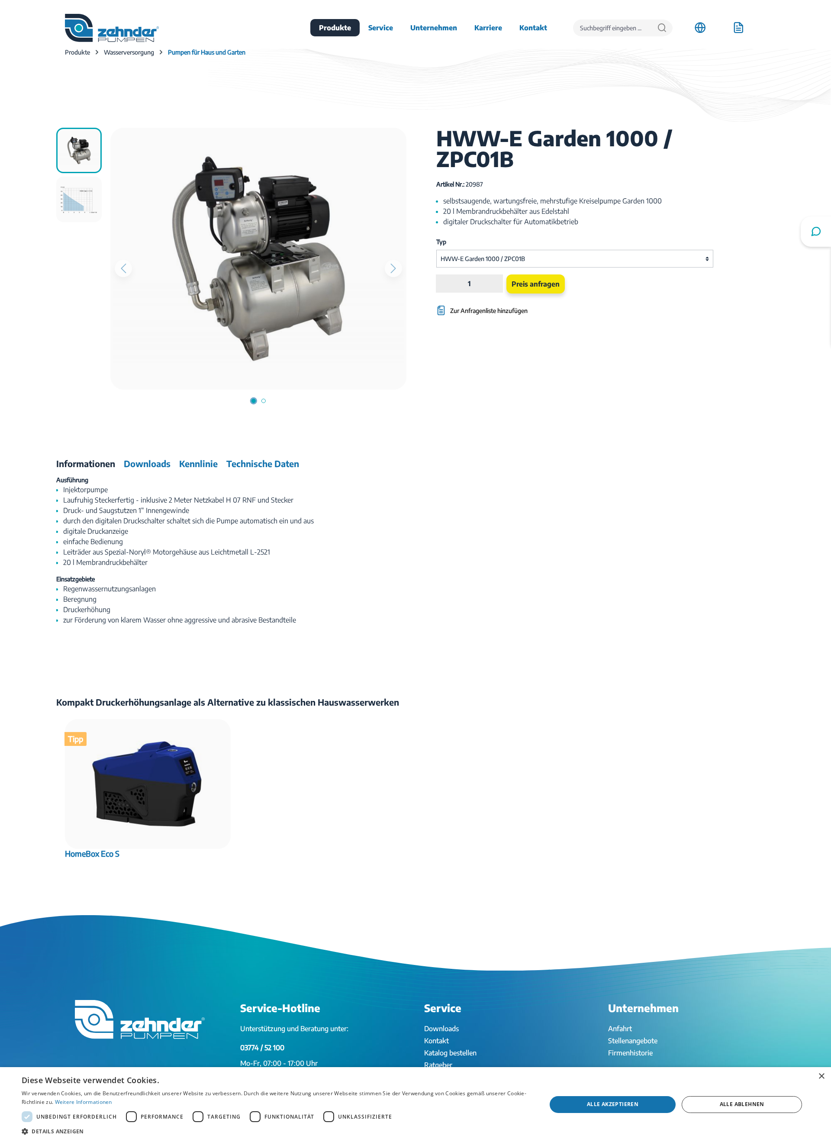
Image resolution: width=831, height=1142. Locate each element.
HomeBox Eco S (92, 853)
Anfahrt (620, 1028)
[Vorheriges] (123, 268)
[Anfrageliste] (738, 27)
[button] (276, 1131)
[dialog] (415, 1104)
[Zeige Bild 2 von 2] (263, 401)
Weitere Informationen (83, 1102)
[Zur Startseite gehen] (112, 28)
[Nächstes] (393, 268)
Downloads (441, 1028)
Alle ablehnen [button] (742, 1104)
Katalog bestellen (450, 1052)
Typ (441, 241)
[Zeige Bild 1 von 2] (253, 401)
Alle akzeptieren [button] (612, 1104)
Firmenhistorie (630, 1052)
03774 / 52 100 (262, 1047)
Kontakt (436, 1040)
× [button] (821, 1076)
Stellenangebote (632, 1040)
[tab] (85, 463)
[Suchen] (662, 27)
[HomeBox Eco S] (148, 784)
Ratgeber (438, 1065)
